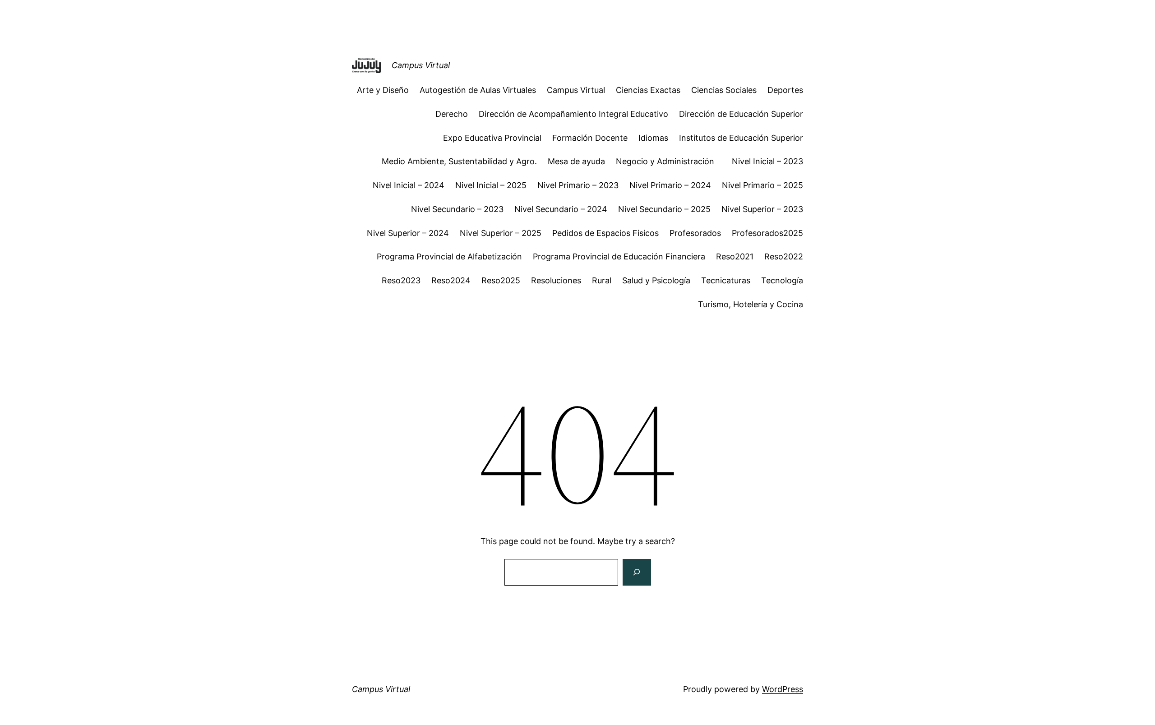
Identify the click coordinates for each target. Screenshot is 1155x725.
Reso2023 (401, 280)
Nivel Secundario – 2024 (560, 209)
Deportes (785, 90)
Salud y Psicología (656, 280)
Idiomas (653, 138)
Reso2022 (783, 256)
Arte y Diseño (383, 90)
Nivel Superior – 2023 (762, 209)
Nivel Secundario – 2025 (664, 209)
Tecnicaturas (725, 280)
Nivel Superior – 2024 (408, 233)
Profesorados (695, 233)
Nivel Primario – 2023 (578, 185)
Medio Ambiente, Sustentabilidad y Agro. (459, 161)
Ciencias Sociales (724, 90)
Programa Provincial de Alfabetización (449, 256)
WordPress (782, 689)
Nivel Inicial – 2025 (491, 185)
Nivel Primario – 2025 (762, 185)
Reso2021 (734, 256)
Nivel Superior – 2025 (500, 233)
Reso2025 (500, 280)
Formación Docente (590, 138)
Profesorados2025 (767, 233)
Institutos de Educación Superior (741, 138)
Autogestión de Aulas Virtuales (478, 90)
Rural (601, 280)
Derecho (451, 114)
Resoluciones (556, 280)
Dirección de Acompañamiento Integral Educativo (573, 114)
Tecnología (782, 280)
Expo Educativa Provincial (492, 138)
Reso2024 (451, 280)
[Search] (637, 572)
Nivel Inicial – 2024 (408, 185)
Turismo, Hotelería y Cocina (750, 304)
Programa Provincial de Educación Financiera (619, 256)
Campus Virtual (421, 65)
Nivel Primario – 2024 (670, 185)
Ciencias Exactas (648, 90)
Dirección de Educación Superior (741, 114)
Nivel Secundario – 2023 (457, 209)
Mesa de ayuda (576, 161)
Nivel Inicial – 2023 (767, 161)
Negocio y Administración (668, 161)
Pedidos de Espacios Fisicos (605, 233)
